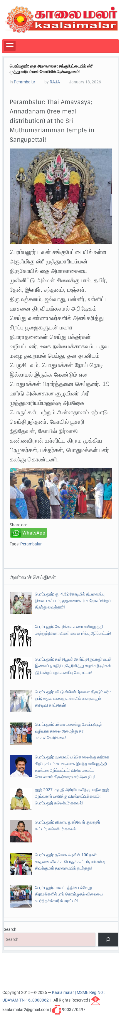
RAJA (55, 82)
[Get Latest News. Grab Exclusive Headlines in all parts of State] (61, 19)
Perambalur (24, 82)
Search (10, 929)
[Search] (107, 939)
